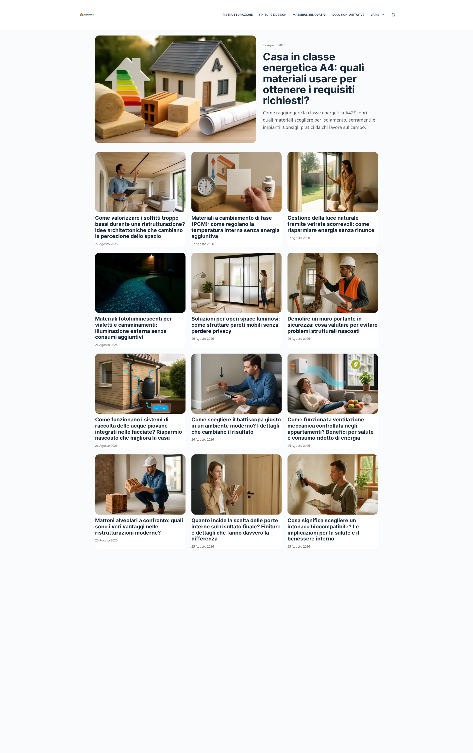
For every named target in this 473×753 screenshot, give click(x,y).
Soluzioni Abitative (348, 15)
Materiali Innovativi (309, 15)
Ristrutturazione (238, 15)
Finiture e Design (273, 15)
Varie (375, 15)
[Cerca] (393, 15)
